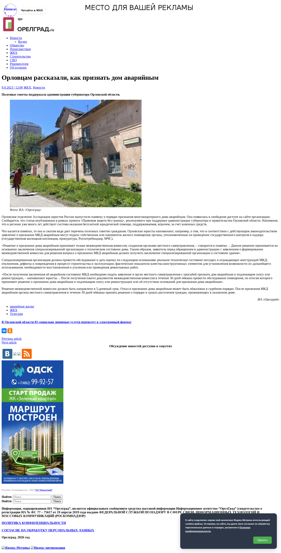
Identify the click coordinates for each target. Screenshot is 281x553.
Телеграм (16, 314)
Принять (262, 540)
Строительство (20, 56)
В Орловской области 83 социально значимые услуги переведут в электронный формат (66, 322)
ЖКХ (13, 52)
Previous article (12, 338)
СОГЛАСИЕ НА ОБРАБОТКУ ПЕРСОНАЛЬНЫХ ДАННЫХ (48, 530)
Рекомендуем (19, 64)
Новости (16, 38)
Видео (22, 41)
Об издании (18, 67)
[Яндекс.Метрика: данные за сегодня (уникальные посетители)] (16, 548)
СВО (13, 60)
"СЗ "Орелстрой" (43, 490)
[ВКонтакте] (4, 330)
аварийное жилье (22, 306)
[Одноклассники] (9, 330)
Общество (17, 45)
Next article (9, 342)
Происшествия (20, 49)
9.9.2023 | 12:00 (12, 87)
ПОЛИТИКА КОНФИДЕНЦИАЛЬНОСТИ (34, 523)
